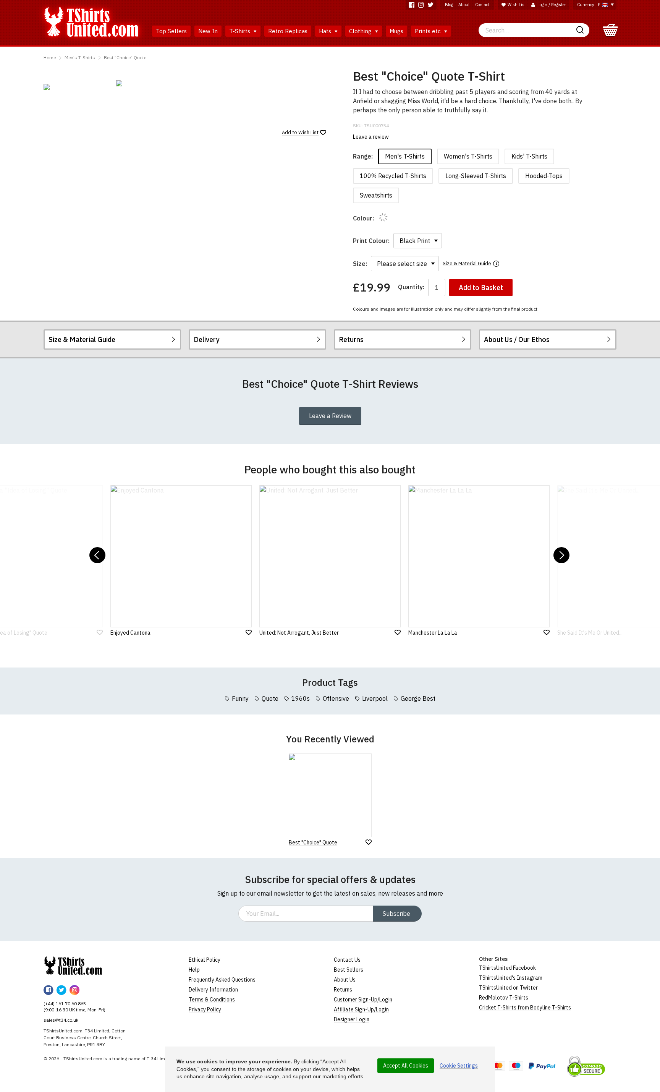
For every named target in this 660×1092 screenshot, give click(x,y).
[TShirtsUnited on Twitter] (430, 5)
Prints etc (428, 31)
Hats (326, 31)
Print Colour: (371, 241)
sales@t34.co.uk (61, 1020)
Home (50, 57)
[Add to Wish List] (369, 842)
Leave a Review (330, 416)
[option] (76, 87)
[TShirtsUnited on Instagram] (421, 5)
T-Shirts (240, 31)
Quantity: (411, 287)
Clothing (361, 31)
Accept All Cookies (405, 1065)
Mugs (396, 31)
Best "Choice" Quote (125, 57)
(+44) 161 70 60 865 (65, 1003)
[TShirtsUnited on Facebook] (411, 5)
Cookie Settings (459, 1065)
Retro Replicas (287, 31)
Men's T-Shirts (80, 57)
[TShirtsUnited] (73, 965)
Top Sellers (171, 31)
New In (208, 31)
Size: (360, 263)
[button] (97, 555)
